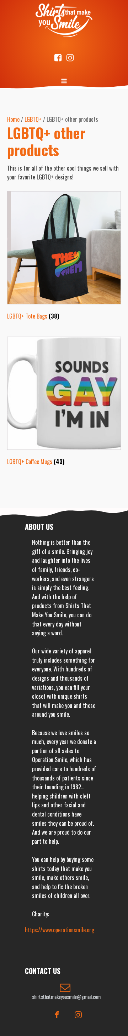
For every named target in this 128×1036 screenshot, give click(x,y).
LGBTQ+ (33, 119)
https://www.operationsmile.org (59, 930)
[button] (66, 991)
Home (13, 119)
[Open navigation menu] (64, 81)
